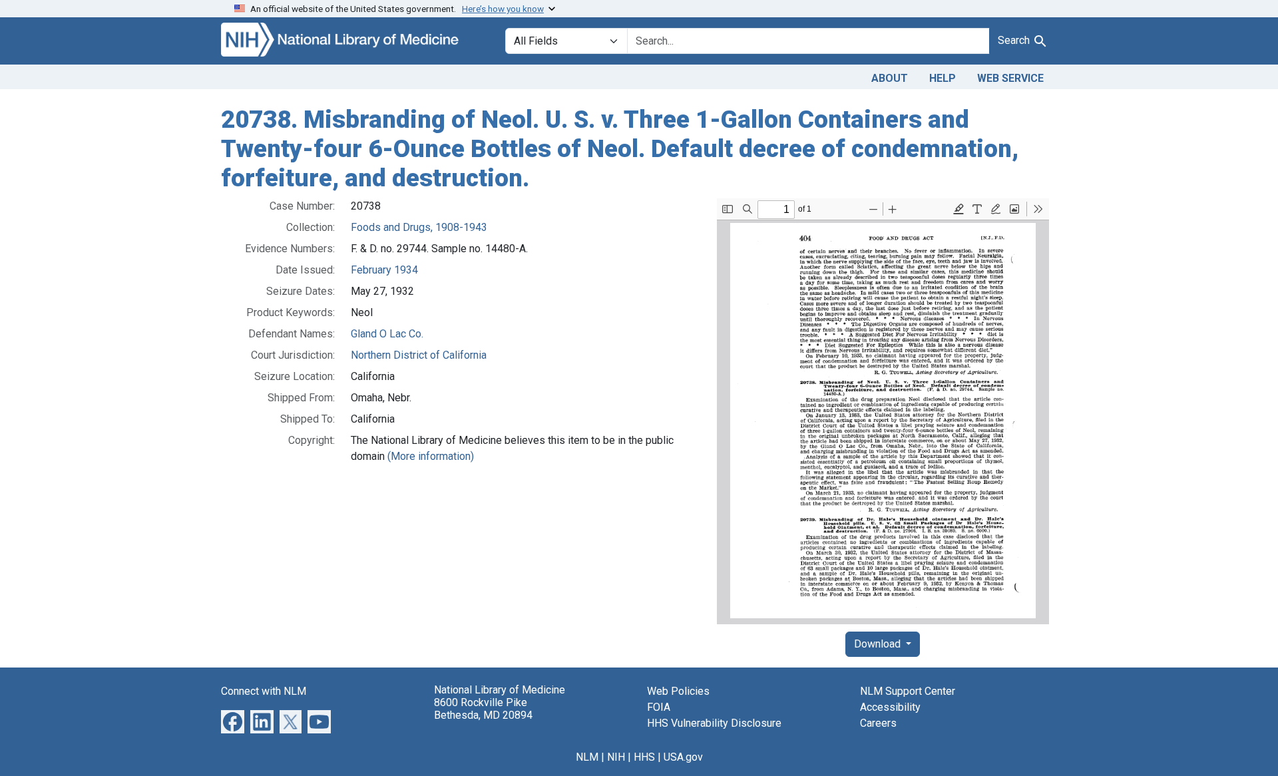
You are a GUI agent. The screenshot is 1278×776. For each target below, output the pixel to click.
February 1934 (384, 270)
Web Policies (678, 691)
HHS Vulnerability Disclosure (714, 723)
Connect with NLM (263, 691)
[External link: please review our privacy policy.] (232, 721)
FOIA (658, 707)
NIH (616, 757)
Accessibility (890, 707)
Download (878, 644)
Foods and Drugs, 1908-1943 (419, 227)
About (889, 78)
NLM (587, 757)
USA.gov (683, 757)
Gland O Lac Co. (387, 333)
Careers (878, 723)
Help (942, 78)
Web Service (1010, 78)
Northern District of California (419, 355)
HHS (644, 757)
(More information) (430, 456)
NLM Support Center (907, 691)
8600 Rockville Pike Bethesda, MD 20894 (483, 708)
